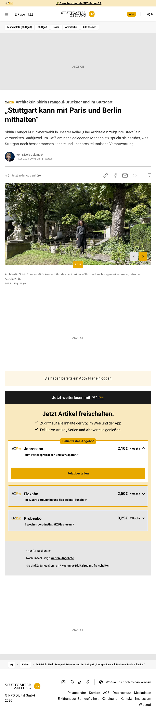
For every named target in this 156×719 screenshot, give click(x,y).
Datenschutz (122, 693)
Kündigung (109, 699)
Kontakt (126, 699)
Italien (56, 27)
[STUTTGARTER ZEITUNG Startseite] (78, 14)
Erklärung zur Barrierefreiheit (78, 699)
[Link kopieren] (106, 175)
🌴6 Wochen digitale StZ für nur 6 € (78, 3)
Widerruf (145, 705)
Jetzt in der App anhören (26, 175)
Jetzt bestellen (78, 473)
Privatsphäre (77, 693)
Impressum (143, 699)
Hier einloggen (100, 378)
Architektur (71, 27)
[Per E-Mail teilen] (125, 175)
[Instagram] (63, 682)
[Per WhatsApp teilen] (135, 175)
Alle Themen (89, 27)
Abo (131, 14)
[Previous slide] (134, 256)
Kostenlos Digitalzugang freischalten (85, 565)
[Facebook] (88, 682)
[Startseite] (11, 665)
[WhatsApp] (71, 682)
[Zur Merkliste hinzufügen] (148, 175)
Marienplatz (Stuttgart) (19, 27)
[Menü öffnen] (6, 14)
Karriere (94, 693)
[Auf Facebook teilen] (115, 175)
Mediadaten (142, 693)
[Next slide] (143, 256)
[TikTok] (80, 682)
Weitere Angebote (62, 558)
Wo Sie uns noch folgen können (128, 682)
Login (149, 14)
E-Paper (20, 14)
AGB (106, 693)
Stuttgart (42, 27)
